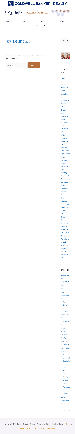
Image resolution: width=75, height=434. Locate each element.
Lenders (64, 325)
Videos (65, 394)
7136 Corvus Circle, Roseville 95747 (64, 84)
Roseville (66, 321)
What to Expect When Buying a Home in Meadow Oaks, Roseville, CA (64, 119)
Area (63, 285)
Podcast (66, 345)
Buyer (41, 21)
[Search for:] (17, 65)
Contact (61, 21)
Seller (24, 21)
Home (7, 21)
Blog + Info (39, 25)
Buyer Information (65, 295)
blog (62, 289)
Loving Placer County (64, 331)
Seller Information (65, 400)
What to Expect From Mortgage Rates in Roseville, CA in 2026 (65, 223)
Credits (68, 424)
